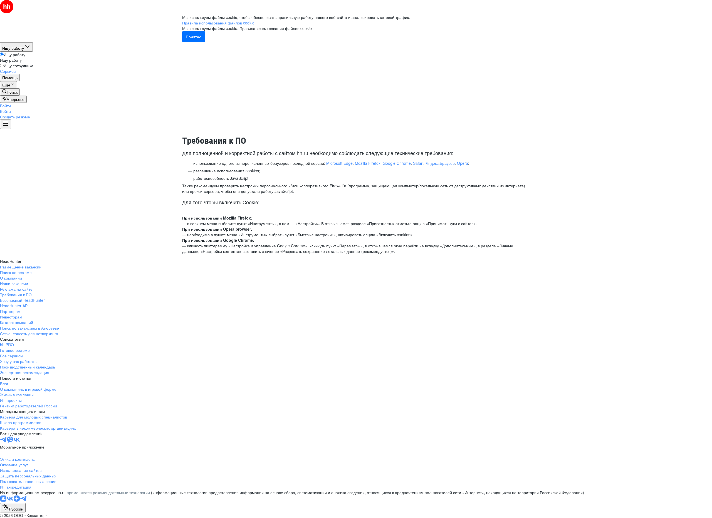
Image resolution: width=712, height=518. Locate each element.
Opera (462, 163)
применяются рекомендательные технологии (108, 492)
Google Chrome (397, 163)
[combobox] (13, 507)
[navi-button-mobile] (5, 124)
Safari (418, 163)
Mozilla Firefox (367, 163)
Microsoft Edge (339, 163)
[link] (10, 92)
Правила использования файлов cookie (275, 28)
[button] (5, 105)
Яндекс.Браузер (440, 163)
